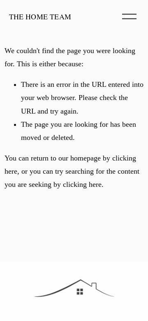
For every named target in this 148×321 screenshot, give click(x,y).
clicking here (82, 184)
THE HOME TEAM (40, 16)
